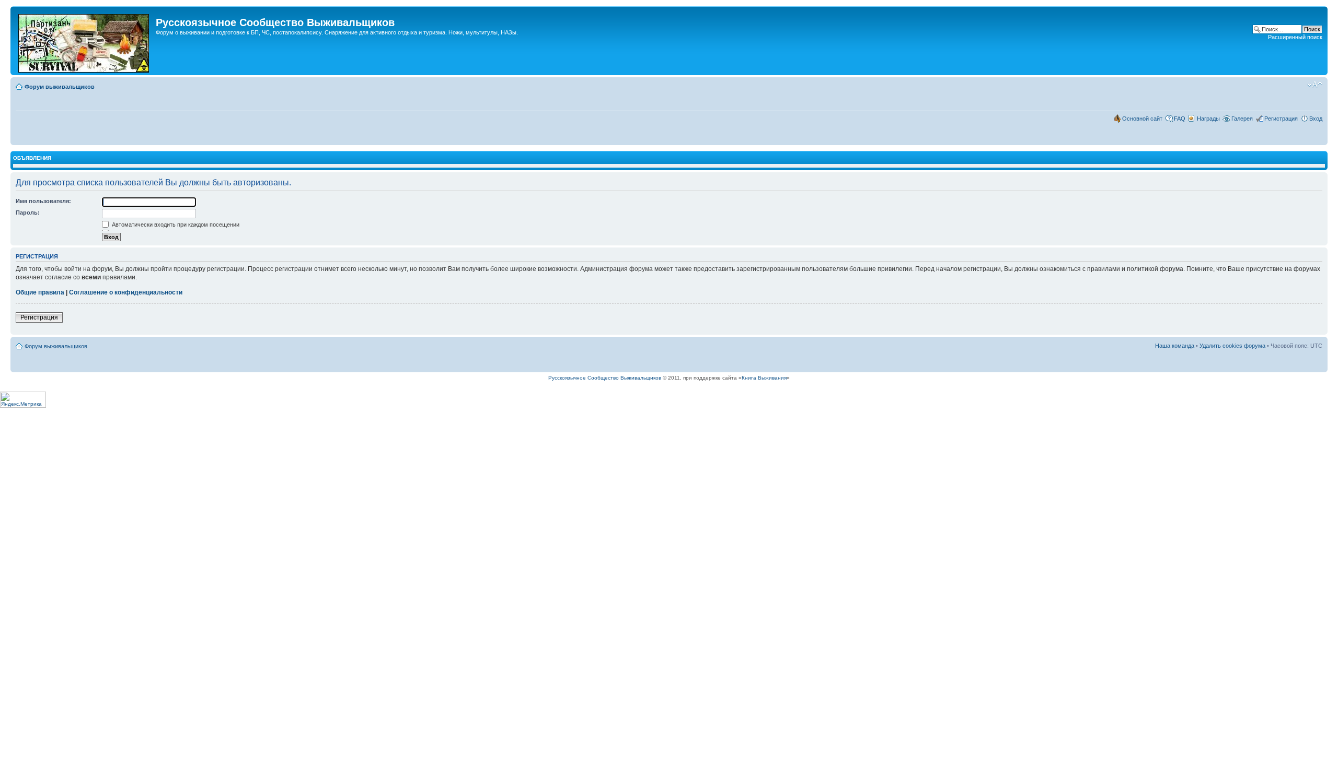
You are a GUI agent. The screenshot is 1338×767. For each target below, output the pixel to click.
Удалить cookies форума (1232, 346)
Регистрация (1281, 118)
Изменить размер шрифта (1314, 84)
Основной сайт (1142, 118)
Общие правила (40, 292)
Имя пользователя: (43, 201)
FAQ (1179, 118)
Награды (1208, 118)
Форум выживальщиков (60, 87)
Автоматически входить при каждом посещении (174, 224)
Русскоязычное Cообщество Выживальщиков (604, 378)
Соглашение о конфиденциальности (125, 292)
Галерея (1242, 118)
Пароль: (28, 212)
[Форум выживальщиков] (84, 41)
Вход (1315, 118)
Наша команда (1174, 346)
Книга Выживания (764, 378)
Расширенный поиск (1295, 37)
